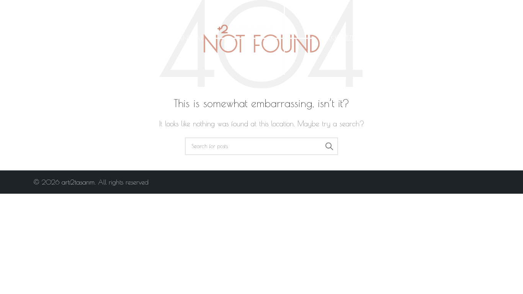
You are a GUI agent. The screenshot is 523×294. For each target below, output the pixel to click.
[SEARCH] (329, 146)
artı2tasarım (78, 182)
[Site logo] (261, 37)
